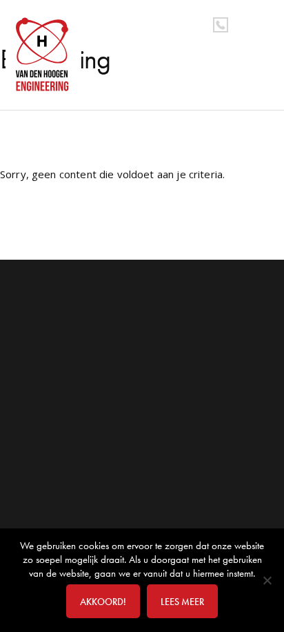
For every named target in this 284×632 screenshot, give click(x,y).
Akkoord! (103, 601)
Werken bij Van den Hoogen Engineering (46, 55)
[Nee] (267, 580)
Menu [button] (261, 23)
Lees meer (182, 601)
